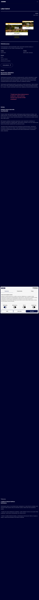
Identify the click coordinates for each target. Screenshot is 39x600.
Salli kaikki (32, 311)
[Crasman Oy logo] (3, 1)
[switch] (14, 307)
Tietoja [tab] (32, 291)
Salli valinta (19, 311)
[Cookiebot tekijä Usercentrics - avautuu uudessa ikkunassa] (33, 288)
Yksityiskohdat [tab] (19, 291)
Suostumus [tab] (7, 291)
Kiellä (7, 311)
